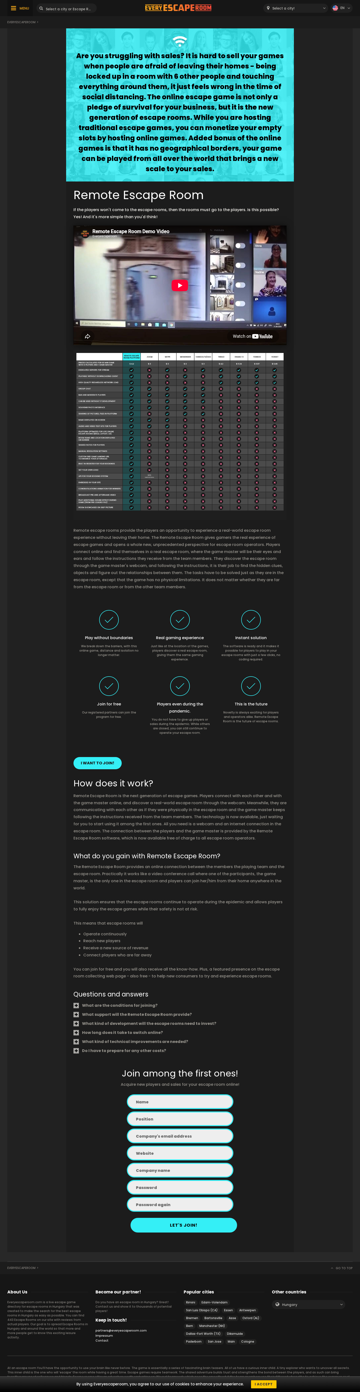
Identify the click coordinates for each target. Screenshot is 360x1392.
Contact (102, 1340)
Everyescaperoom (21, 22)
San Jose (214, 1341)
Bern (189, 1326)
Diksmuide (235, 1334)
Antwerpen (247, 1310)
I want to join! (97, 763)
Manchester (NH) (212, 1326)
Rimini (190, 1302)
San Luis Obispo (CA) (202, 1310)
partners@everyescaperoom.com (121, 1330)
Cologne (247, 1341)
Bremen (192, 1318)
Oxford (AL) (250, 1318)
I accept (264, 1384)
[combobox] (295, 8)
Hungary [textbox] (289, 1304)
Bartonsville (213, 1318)
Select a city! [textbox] (283, 8)
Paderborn (194, 1341)
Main (231, 1341)
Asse (232, 1318)
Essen (228, 1310)
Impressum (104, 1336)
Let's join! (183, 1225)
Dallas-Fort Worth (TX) (203, 1334)
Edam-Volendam (215, 1302)
